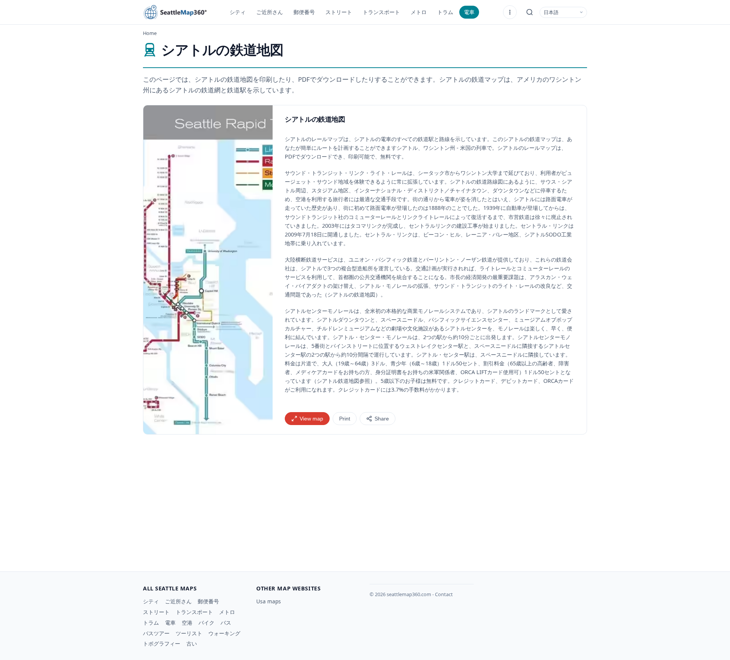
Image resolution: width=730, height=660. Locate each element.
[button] (208, 270)
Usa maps (268, 601)
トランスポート (381, 12)
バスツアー (156, 633)
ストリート (338, 12)
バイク (206, 622)
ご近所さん (269, 12)
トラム (445, 12)
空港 (187, 622)
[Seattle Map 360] (181, 12)
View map (311, 419)
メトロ (419, 12)
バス (226, 622)
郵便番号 (304, 12)
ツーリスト (189, 633)
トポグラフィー (161, 643)
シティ (238, 12)
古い (191, 643)
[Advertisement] (365, 500)
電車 (469, 12)
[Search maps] (529, 12)
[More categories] (510, 12)
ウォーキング (224, 633)
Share (382, 419)
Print (344, 419)
